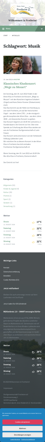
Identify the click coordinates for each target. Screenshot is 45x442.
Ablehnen (22, 428)
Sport (5, 199)
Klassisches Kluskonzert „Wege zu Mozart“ (19, 85)
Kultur (17, 79)
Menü (8, 28)
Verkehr (6, 203)
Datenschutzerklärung (28, 439)
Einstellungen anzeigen (22, 435)
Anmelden (7, 276)
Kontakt (6, 267)
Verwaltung (8, 206)
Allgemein (7, 185)
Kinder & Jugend (9, 189)
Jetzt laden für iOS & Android (14, 304)
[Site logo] (22, 16)
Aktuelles (16, 36)
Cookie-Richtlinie (15, 439)
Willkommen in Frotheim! (22, 20)
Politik (6, 196)
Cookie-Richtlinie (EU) (11, 280)
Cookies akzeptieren (22, 422)
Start (5, 36)
